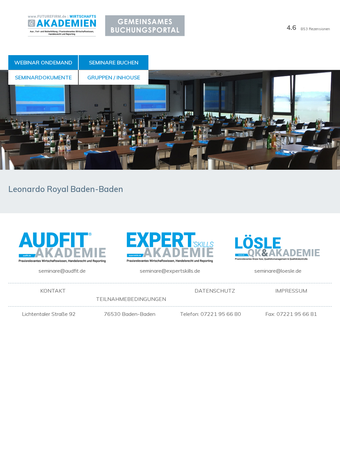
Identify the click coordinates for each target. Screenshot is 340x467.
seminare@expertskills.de (170, 270)
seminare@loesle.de (277, 270)
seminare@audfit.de (62, 270)
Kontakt (53, 290)
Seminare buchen (113, 62)
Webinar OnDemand (43, 62)
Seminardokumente (43, 77)
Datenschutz (215, 290)
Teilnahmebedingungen (131, 299)
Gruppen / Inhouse (113, 77)
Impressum (291, 290)
